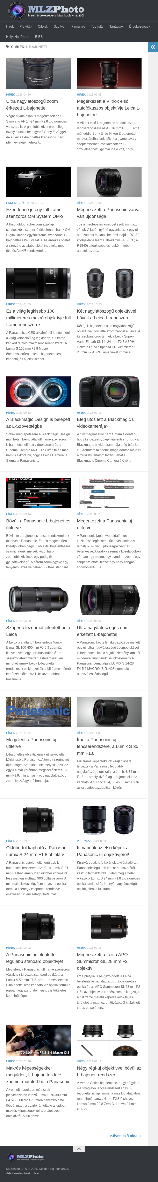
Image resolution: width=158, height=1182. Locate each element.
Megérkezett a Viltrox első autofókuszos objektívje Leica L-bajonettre (109, 108)
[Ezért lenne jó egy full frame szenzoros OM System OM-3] (38, 182)
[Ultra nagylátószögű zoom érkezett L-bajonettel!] (109, 600)
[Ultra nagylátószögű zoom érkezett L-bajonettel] (38, 73)
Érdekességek (139, 26)
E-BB (39, 37)
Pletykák (26, 26)
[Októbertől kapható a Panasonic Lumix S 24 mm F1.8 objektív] (38, 820)
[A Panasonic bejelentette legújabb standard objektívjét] (38, 927)
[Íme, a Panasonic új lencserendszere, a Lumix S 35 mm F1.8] (109, 712)
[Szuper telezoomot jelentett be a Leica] (38, 600)
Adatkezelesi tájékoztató (22, 1173)
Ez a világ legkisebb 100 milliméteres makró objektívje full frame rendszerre (38, 317)
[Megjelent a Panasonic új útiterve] (38, 712)
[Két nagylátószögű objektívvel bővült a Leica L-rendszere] (109, 283)
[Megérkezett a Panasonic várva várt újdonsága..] (109, 182)
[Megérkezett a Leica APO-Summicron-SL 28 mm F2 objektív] (109, 927)
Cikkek (43, 26)
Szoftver (60, 26)
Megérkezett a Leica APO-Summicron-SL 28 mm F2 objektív (103, 961)
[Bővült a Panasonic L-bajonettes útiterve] (38, 493)
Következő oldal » (126, 1136)
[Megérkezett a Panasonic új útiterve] (109, 493)
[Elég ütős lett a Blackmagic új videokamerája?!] (109, 391)
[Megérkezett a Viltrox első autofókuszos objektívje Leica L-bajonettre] (109, 73)
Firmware (78, 26)
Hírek (10, 26)
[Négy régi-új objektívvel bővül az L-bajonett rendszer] (109, 1040)
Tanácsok (116, 26)
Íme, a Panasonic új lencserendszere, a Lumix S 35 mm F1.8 (107, 746)
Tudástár (97, 26)
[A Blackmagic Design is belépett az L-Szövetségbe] (38, 391)
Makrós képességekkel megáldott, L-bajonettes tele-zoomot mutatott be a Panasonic (38, 1074)
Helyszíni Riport (17, 37)
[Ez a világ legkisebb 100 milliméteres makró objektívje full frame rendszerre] (38, 283)
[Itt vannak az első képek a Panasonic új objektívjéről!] (109, 820)
